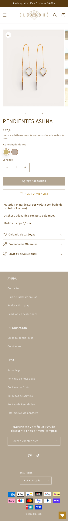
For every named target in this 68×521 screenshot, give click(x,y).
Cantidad (8, 160)
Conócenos (14, 346)
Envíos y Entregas (18, 305)
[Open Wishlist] (62, 515)
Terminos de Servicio (20, 396)
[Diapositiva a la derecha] (42, 113)
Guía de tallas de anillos (22, 297)
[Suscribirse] (56, 441)
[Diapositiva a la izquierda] (26, 113)
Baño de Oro (6, 152)
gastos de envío (31, 135)
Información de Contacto (23, 413)
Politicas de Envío (18, 387)
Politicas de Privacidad (21, 379)
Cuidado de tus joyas (20, 338)
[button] (5, 15)
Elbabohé (38, 513)
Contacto (13, 288)
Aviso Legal (15, 370)
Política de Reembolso (21, 404)
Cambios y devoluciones (22, 314)
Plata (14, 152)
